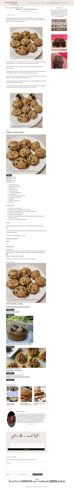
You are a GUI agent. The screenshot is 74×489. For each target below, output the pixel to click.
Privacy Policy (46, 486)
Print (9, 175)
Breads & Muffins (16, 7)
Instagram (33, 258)
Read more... (37, 422)
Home (7, 7)
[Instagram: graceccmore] (26, 254)
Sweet (10, 7)
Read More (10, 309)
